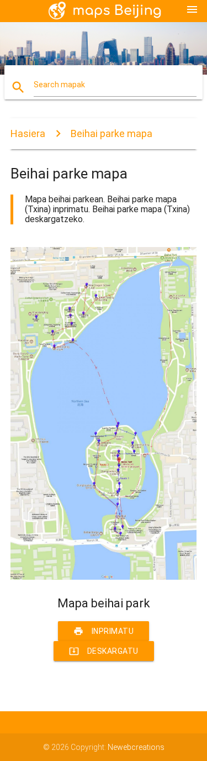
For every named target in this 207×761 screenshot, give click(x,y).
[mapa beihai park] (103, 577)
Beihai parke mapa (111, 133)
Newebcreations (136, 747)
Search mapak (59, 84)
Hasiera (27, 133)
